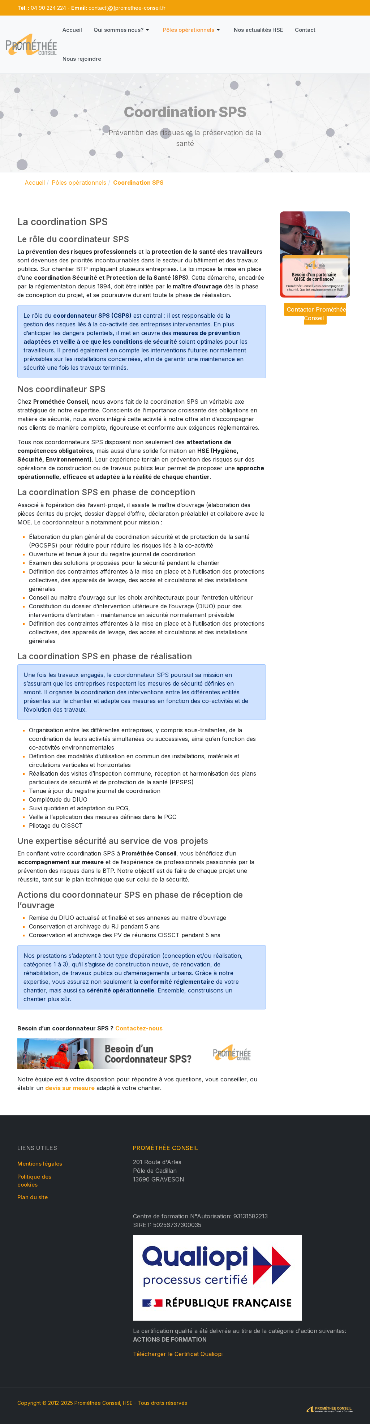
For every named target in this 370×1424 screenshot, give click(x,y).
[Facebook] (195, 7)
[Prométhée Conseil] (31, 44)
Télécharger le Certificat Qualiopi (178, 1353)
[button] (122, 30)
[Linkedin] (206, 7)
